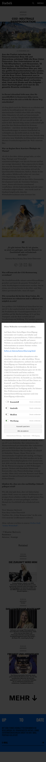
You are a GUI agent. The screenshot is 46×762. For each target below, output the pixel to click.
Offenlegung (36, 436)
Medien (13, 414)
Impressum (26, 436)
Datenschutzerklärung (13, 436)
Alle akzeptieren (23, 431)
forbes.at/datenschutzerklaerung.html (19, 351)
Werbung (14, 421)
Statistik (14, 408)
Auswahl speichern (23, 426)
